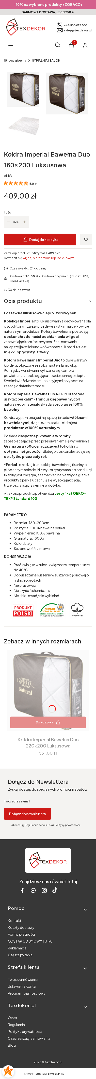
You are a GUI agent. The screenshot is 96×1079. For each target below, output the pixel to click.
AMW (8, 175)
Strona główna (15, 60)
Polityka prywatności (25, 1031)
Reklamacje (17, 948)
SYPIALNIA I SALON (46, 60)
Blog (12, 1045)
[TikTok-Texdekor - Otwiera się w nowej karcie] (54, 890)
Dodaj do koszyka (43, 239)
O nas (12, 1017)
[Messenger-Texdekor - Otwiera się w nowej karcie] (33, 890)
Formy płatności (21, 934)
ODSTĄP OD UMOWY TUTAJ (30, 941)
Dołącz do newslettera (27, 814)
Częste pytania (20, 955)
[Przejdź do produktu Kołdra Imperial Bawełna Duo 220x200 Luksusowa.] (48, 690)
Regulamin (16, 1024)
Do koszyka (44, 722)
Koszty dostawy (21, 927)
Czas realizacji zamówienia (29, 1038)
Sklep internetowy (42, 1073)
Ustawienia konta (22, 986)
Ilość (7, 212)
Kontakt (14, 920)
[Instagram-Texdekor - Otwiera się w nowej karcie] (44, 890)
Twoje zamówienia (23, 979)
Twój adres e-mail (17, 801)
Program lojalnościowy (27, 993)
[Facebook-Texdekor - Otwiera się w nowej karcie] (22, 890)
